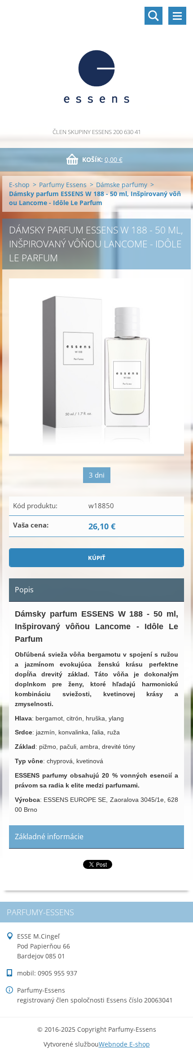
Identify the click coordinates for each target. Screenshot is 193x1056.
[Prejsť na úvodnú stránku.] (96, 63)
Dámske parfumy (121, 184)
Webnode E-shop (124, 1044)
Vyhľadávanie (153, 16)
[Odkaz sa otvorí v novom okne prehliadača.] (96, 367)
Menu (177, 16)
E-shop (19, 184)
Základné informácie (49, 836)
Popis (24, 590)
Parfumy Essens (63, 184)
